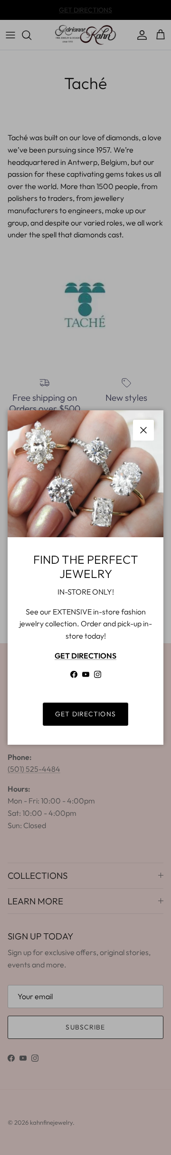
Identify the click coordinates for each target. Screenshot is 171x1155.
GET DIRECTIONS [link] (85, 714)
